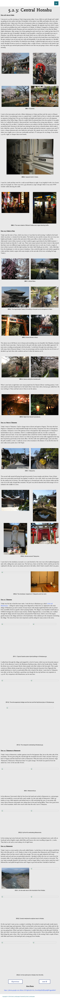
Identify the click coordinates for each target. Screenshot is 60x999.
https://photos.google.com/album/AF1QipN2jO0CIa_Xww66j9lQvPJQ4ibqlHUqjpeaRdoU (30, 990)
